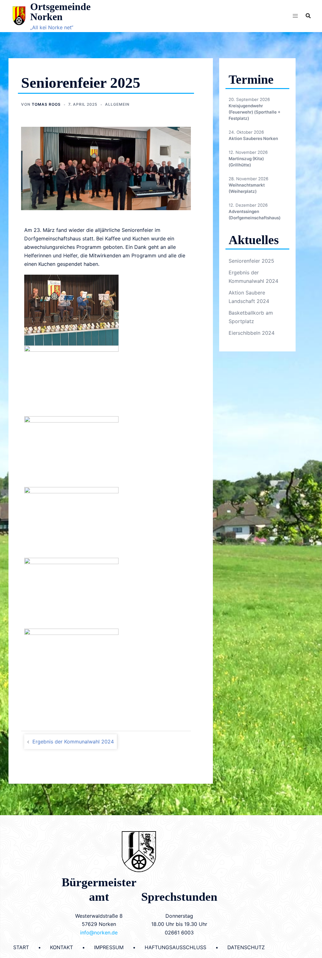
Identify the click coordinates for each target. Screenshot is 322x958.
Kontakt (61, 947)
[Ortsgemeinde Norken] (19, 15)
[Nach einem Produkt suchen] (308, 15)
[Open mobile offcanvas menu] (295, 16)
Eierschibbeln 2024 (252, 333)
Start (21, 947)
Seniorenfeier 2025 (251, 261)
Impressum (109, 947)
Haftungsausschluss (175, 947)
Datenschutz (246, 947)
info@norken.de (99, 932)
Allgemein (117, 104)
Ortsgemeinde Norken (60, 11)
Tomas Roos (46, 104)
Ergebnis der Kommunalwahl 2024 (73, 741)
